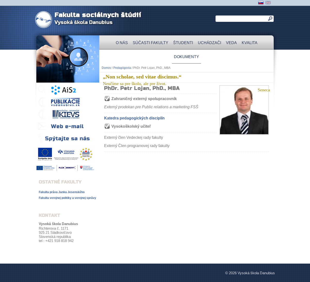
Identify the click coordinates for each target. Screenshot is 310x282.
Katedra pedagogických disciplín (134, 118)
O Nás (122, 43)
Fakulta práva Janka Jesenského (62, 192)
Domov (106, 68)
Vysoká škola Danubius (83, 22)
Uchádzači (209, 43)
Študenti (183, 43)
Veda (231, 43)
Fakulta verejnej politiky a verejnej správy (67, 198)
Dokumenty (186, 57)
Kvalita (249, 43)
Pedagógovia (122, 68)
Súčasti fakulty (150, 43)
